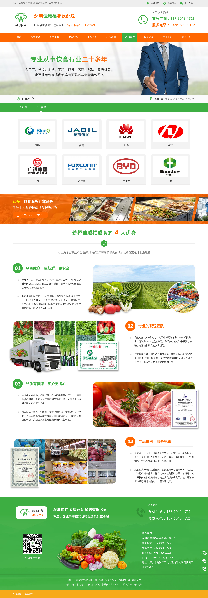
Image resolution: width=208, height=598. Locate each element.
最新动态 (149, 37)
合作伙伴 (189, 99)
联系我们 (186, 37)
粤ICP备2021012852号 (130, 580)
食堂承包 (54, 37)
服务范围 (92, 37)
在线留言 (169, 3)
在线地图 (152, 3)
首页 (19, 37)
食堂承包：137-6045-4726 (169, 518)
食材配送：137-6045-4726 (169, 511)
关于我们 (168, 37)
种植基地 (111, 37)
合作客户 (130, 37)
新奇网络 (138, 584)
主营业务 (73, 37)
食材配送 (35, 37)
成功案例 (22, 107)
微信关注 (186, 3)
